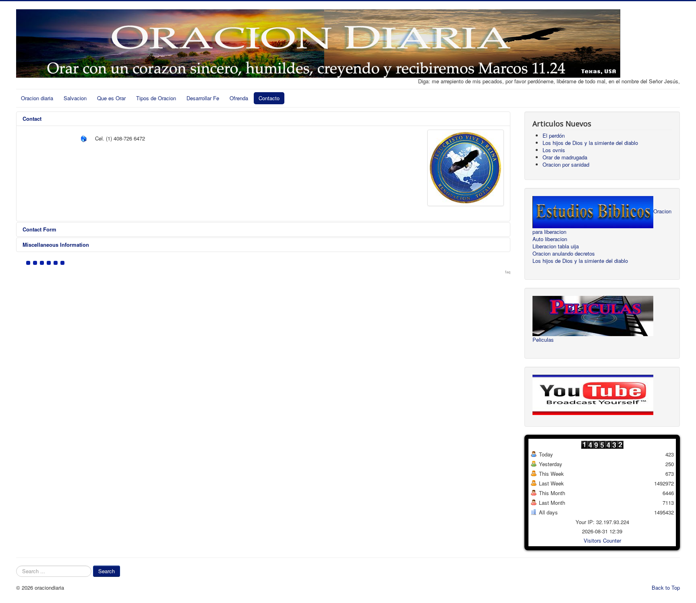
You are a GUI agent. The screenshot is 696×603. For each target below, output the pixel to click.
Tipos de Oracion (156, 98)
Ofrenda (239, 98)
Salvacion (75, 98)
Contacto (269, 98)
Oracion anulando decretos (563, 253)
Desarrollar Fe (202, 98)
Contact (32, 118)
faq (507, 272)
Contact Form (39, 229)
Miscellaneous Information (56, 244)
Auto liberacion (549, 239)
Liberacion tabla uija (555, 246)
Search (106, 571)
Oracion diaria (37, 98)
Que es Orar (111, 98)
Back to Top (666, 587)
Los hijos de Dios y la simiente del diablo (580, 260)
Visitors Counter (602, 540)
